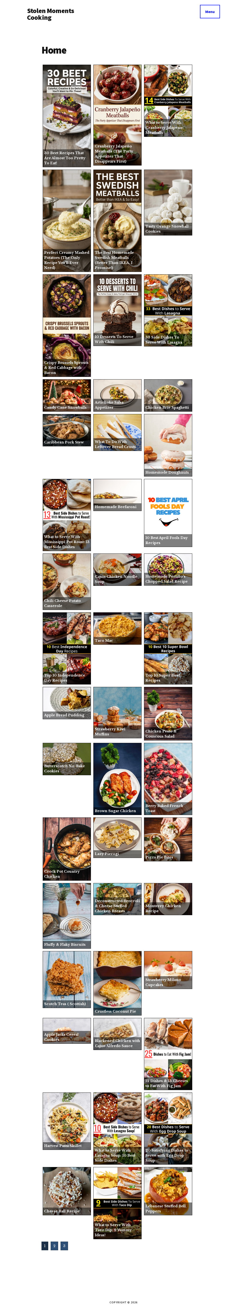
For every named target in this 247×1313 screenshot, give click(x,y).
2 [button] (54, 1246)
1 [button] (45, 1246)
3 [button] (64, 1246)
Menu (210, 11)
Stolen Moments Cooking (50, 14)
